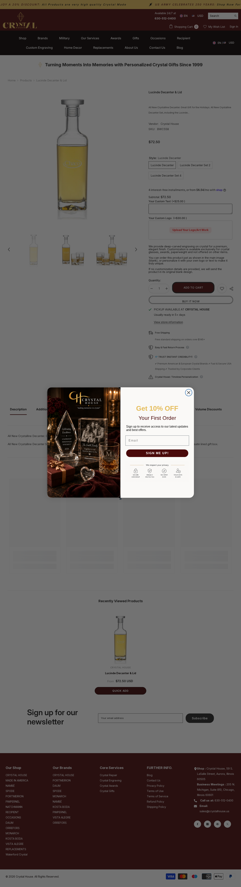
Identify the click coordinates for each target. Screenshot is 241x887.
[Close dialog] (188, 392)
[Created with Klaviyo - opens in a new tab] (120, 499)
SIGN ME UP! (157, 453)
